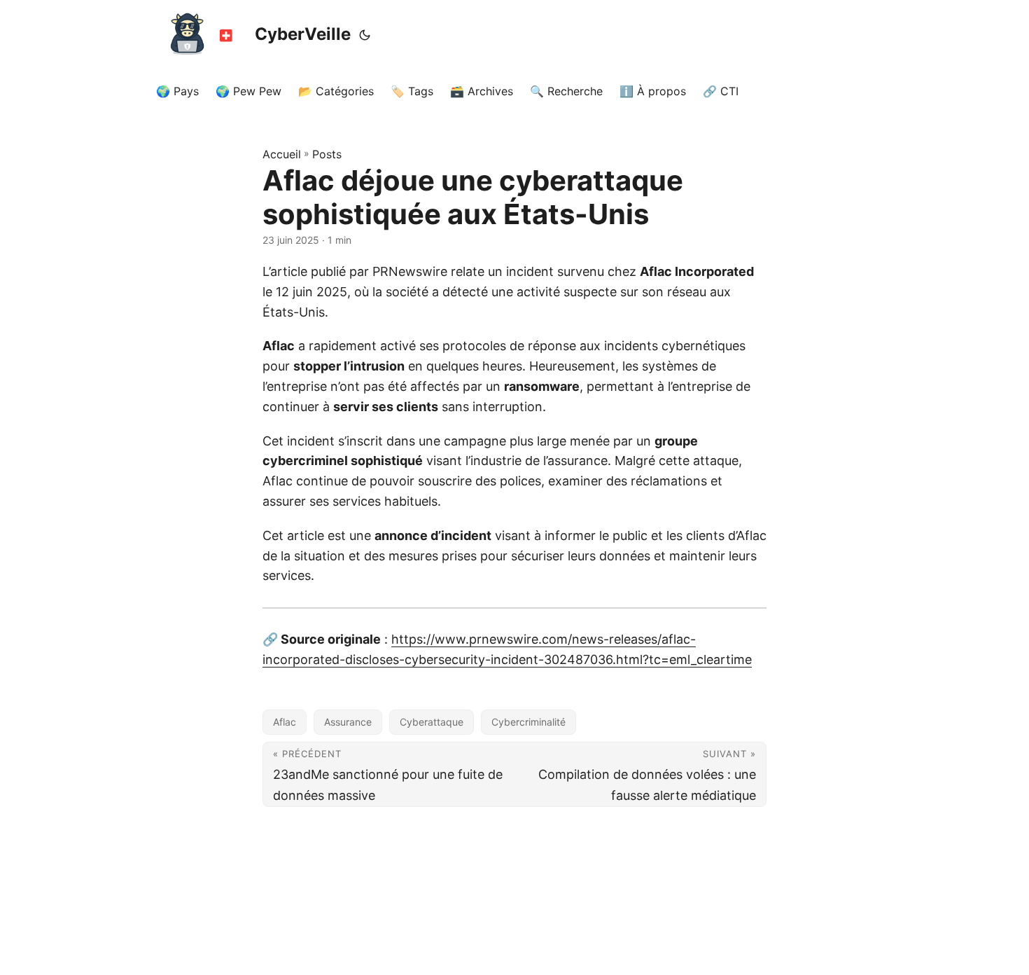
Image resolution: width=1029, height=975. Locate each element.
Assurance (348, 722)
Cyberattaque (431, 722)
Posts (327, 154)
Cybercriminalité (528, 722)
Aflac (284, 722)
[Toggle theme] (364, 35)
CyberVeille (303, 34)
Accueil (281, 154)
